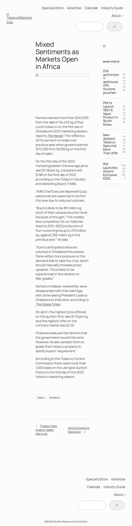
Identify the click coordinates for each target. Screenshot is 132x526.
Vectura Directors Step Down (78, 430)
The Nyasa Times (48, 304)
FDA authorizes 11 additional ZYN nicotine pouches (111, 81)
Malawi (40, 397)
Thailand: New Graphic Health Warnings (46, 430)
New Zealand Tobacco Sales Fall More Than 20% (110, 144)
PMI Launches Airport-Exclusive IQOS (110, 171)
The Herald (55, 136)
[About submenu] (122, 16)
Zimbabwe (54, 397)
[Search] (114, 26)
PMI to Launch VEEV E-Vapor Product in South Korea (110, 113)
